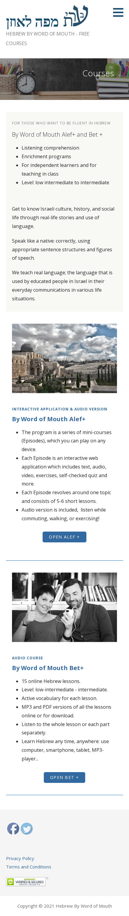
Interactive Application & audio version (59, 409)
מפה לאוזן (32, 22)
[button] (64, 537)
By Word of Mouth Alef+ (49, 419)
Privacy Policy (20, 858)
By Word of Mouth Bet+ (48, 668)
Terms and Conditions (28, 867)
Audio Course (27, 658)
